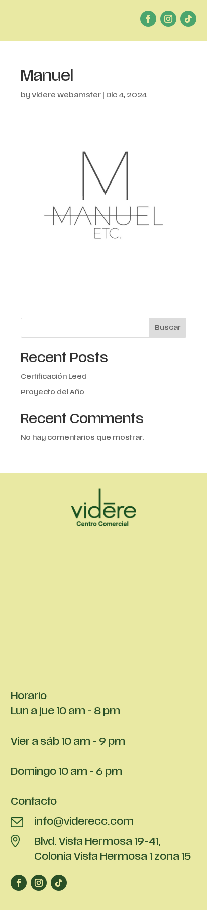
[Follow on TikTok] (188, 19)
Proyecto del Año (52, 392)
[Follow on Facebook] (148, 19)
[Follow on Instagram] (168, 19)
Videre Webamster (66, 95)
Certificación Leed (54, 377)
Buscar (168, 328)
